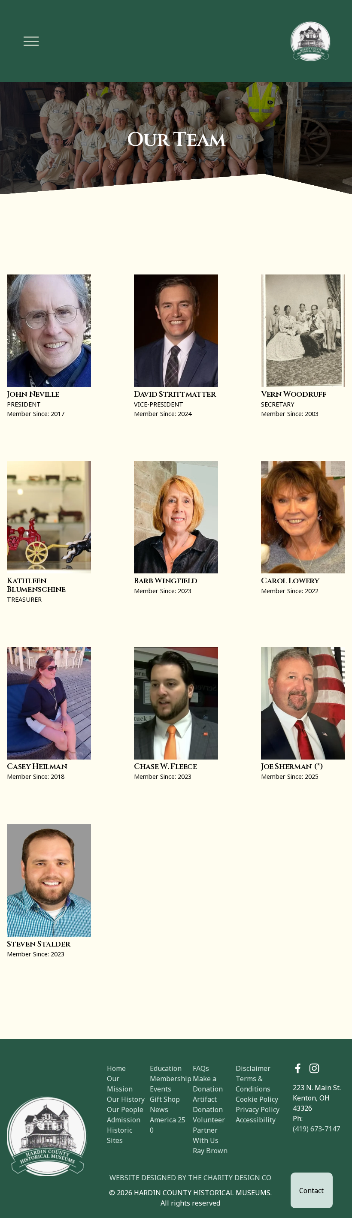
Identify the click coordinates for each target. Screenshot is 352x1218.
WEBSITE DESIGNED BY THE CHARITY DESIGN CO (190, 1177)
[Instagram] (314, 1068)
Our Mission (120, 1084)
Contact (311, 1190)
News (159, 1109)
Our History (126, 1099)
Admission (123, 1120)
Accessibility (256, 1120)
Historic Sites (119, 1135)
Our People (125, 1109)
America (163, 1120)
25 (181, 1120)
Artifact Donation (208, 1104)
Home (116, 1068)
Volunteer (209, 1120)
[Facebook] (298, 1068)
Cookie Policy (257, 1099)
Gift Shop (165, 1099)
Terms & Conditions (253, 1084)
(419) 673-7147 (316, 1129)
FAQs (201, 1068)
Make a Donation (208, 1084)
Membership (170, 1078)
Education (166, 1068)
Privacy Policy (257, 1109)
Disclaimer (253, 1068)
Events (160, 1089)
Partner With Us (205, 1135)
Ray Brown (210, 1150)
